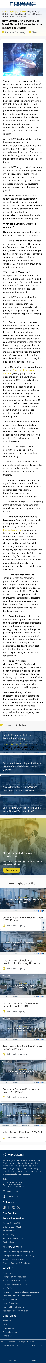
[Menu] (4, 4)
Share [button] (34, 32)
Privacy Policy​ (36, 1345)
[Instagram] (13, 1207)
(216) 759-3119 (12, 1196)
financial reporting (12, 530)
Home (5, 11)
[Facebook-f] (8, 1207)
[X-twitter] (18, 1207)
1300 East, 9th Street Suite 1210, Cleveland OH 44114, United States (16, 1184)
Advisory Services (18, 11)
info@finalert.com (13, 1191)
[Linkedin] (4, 1207)
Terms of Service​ (11, 1345)
